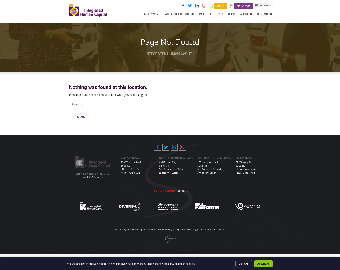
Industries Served (211, 14)
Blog (231, 14)
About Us (246, 14)
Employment (151, 14)
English (264, 6)
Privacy (221, 229)
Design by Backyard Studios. (204, 229)
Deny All (244, 263)
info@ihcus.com (95, 177)
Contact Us (264, 14)
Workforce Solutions (179, 14)
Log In (220, 5)
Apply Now (243, 5)
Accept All (263, 263)
